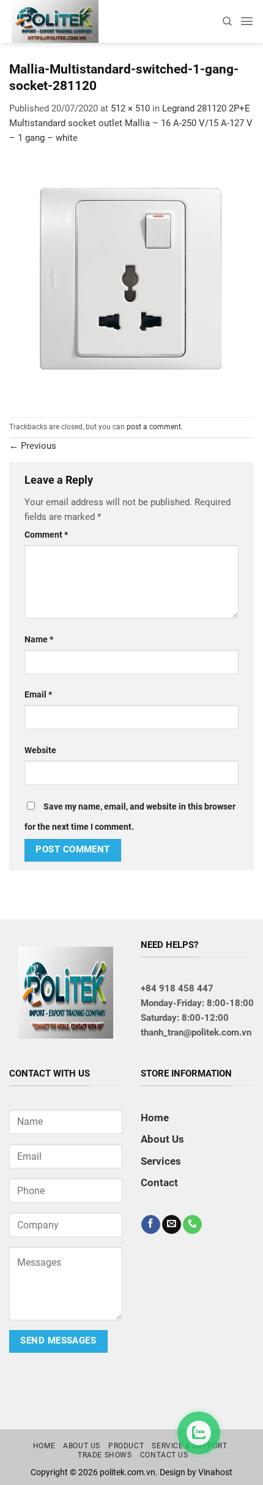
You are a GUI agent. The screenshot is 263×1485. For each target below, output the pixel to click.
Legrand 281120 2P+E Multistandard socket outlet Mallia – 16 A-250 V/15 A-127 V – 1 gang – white (131, 123)
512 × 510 (130, 108)
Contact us (164, 1455)
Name (38, 639)
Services (161, 1161)
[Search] (227, 21)
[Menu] (247, 21)
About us (81, 1446)
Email (38, 694)
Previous (32, 445)
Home (155, 1117)
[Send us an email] (171, 1225)
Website (40, 750)
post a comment (154, 427)
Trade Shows (105, 1455)
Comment (46, 534)
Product (126, 1446)
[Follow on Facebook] (150, 1225)
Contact (159, 1182)
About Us (162, 1139)
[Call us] (192, 1225)
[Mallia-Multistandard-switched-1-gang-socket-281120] (131, 280)
